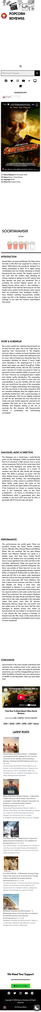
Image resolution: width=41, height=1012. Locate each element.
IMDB (15, 718)
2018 (24, 723)
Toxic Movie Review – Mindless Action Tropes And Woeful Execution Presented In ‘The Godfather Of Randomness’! (20, 841)
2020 (12, 723)
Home (36, 723)
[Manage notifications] (4, 1007)
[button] (20, 66)
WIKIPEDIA (21, 718)
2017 (30, 723)
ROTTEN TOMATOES (31, 718)
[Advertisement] (20, 43)
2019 (18, 723)
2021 (5, 723)
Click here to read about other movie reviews (21, 712)
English (8, 97)
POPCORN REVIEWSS (17, 16)
